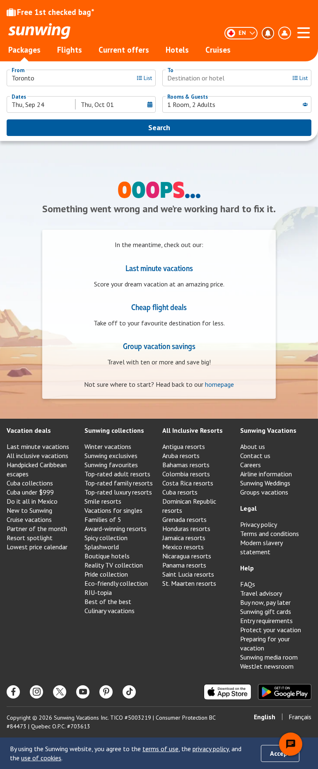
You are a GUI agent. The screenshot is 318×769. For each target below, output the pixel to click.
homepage (219, 384)
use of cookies (41, 758)
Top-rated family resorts (118, 483)
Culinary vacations (109, 610)
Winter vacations (107, 446)
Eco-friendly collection (116, 583)
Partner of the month (37, 528)
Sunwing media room (269, 657)
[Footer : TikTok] (129, 692)
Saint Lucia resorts (188, 574)
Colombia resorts (186, 474)
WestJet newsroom (267, 666)
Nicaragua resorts (186, 556)
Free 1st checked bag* (55, 12)
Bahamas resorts (186, 465)
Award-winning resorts (115, 528)
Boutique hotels (107, 556)
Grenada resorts (184, 519)
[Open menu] (303, 31)
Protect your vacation (270, 630)
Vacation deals (29, 430)
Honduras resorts (186, 528)
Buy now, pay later (265, 602)
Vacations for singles (113, 510)
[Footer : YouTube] (82, 692)
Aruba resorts (181, 455)
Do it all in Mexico (32, 501)
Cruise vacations (29, 519)
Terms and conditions (269, 533)
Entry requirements (266, 620)
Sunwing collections (114, 430)
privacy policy (211, 749)
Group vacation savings (159, 346)
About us (252, 446)
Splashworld (101, 547)
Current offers (124, 50)
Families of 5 (102, 519)
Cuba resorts (180, 492)
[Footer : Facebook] (13, 692)
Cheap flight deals (159, 307)
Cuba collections (30, 483)
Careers (250, 465)
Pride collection (106, 574)
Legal (248, 508)
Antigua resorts (183, 446)
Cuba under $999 (30, 492)
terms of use (160, 749)
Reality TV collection (113, 565)
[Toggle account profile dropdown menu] (284, 33)
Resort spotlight (30, 538)
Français (300, 716)
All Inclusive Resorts (192, 430)
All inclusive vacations (37, 455)
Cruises (218, 50)
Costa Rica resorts (187, 483)
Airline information (266, 474)
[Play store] (284, 692)
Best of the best (107, 601)
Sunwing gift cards (265, 611)
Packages (24, 50)
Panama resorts (184, 565)
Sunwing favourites (111, 465)
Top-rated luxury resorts (118, 492)
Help (247, 568)
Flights (69, 50)
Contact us (255, 455)
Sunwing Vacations (268, 430)
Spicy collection (106, 538)
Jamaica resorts (183, 538)
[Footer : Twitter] (59, 692)
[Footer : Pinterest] (106, 692)
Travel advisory (261, 593)
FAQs (247, 584)
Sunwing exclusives (110, 455)
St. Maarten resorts (189, 583)
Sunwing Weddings (265, 483)
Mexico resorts (183, 547)
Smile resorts (102, 501)
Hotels (177, 50)
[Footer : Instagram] (36, 692)
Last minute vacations (159, 268)
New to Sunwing (29, 510)
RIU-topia (98, 592)
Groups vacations (264, 492)
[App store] (227, 692)
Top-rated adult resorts (117, 474)
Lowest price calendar (37, 547)
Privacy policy (258, 524)
